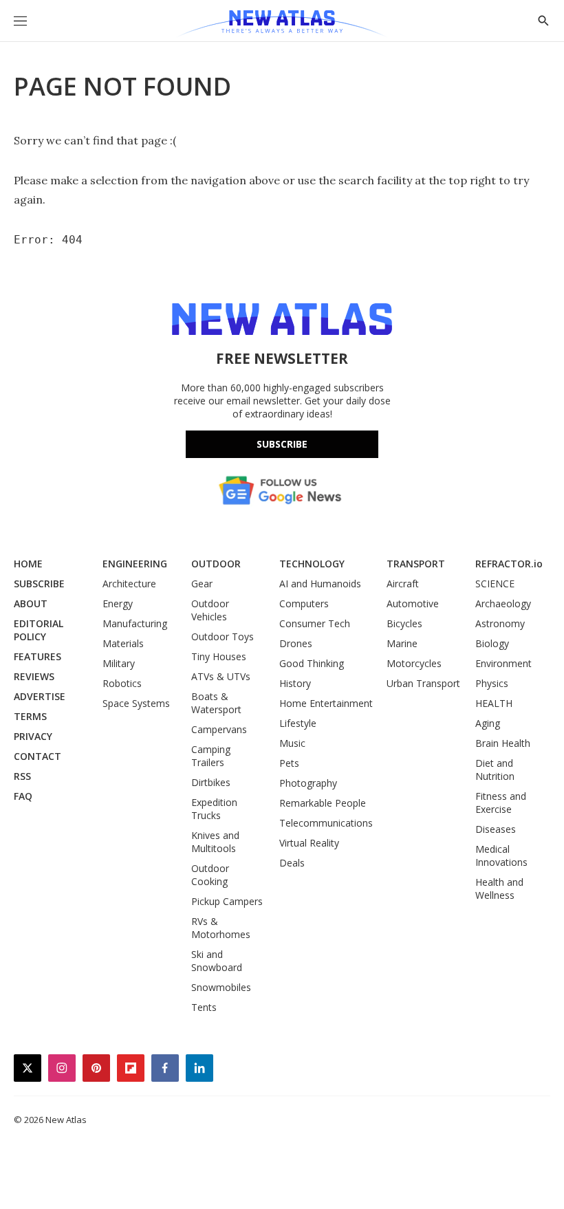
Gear (202, 583)
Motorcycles (414, 663)
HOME (28, 563)
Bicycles (404, 623)
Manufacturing (134, 623)
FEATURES (37, 656)
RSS (22, 776)
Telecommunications (326, 822)
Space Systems (136, 703)
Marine (402, 643)
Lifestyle (297, 723)
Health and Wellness (499, 888)
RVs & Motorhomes (220, 928)
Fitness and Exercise (500, 802)
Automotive (413, 603)
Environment (503, 663)
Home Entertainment (326, 703)
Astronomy (500, 623)
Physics (491, 683)
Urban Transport (423, 683)
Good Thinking (311, 663)
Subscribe (282, 443)
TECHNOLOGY (312, 563)
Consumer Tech (314, 623)
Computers (304, 603)
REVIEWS (34, 676)
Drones (295, 643)
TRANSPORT (416, 563)
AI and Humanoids (320, 583)
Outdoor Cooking (210, 875)
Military (118, 663)
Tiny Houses (218, 656)
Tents (204, 1007)
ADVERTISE (39, 696)
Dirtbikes (210, 782)
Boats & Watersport (216, 703)
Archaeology (503, 603)
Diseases (495, 829)
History (295, 683)
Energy (117, 603)
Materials (123, 643)
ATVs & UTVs (220, 676)
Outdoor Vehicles (210, 610)
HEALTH (493, 703)
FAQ (23, 796)
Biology (492, 643)
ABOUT (30, 603)
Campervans (219, 729)
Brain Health (502, 743)
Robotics (122, 683)
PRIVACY (33, 736)
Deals (292, 862)
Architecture (129, 583)
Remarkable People (322, 802)
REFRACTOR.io (509, 563)
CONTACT (37, 756)
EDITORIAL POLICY (38, 630)
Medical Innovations (501, 855)
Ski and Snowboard (216, 961)
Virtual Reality (309, 842)
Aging (487, 723)
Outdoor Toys (222, 636)
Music (292, 743)
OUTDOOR (216, 563)
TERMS (30, 716)
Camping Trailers (210, 756)
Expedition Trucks (214, 809)
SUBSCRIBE (39, 583)
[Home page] (281, 24)
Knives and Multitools (215, 842)
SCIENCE (494, 583)
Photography (308, 782)
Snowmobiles (221, 987)
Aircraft (403, 583)
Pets (289, 763)
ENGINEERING (134, 563)
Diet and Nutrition (494, 769)
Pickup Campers (227, 901)
